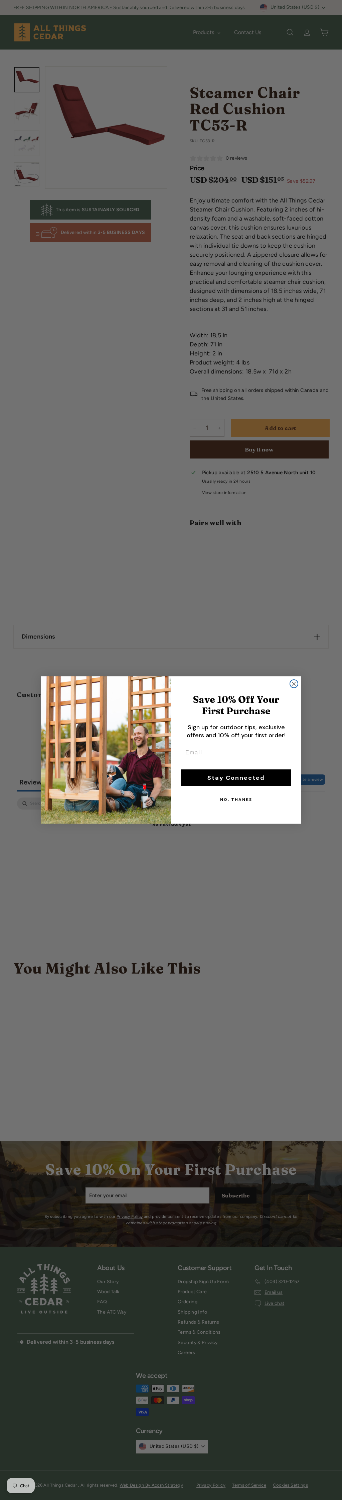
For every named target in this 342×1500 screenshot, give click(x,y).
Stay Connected (236, 778)
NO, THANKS (236, 799)
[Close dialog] (294, 684)
